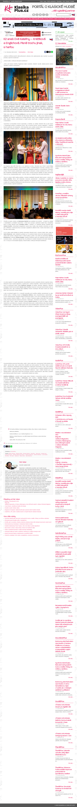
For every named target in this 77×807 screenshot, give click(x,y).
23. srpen (61, 32)
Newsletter (59, 1)
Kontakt (72, 1)
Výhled (55, 18)
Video (30, 18)
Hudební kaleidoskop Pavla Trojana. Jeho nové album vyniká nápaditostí (22, 525)
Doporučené (60, 119)
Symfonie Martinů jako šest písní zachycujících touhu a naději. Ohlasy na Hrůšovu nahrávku (27, 518)
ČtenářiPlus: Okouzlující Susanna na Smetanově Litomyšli (63, 789)
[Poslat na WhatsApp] (52, 52)
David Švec (33, 453)
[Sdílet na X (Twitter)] (47, 52)
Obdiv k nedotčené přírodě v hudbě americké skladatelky (18, 529)
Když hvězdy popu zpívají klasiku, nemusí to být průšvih (63, 539)
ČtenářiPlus (59, 747)
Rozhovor (13, 18)
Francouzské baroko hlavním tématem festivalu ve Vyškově (64, 520)
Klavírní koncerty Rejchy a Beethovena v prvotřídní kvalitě (19, 533)
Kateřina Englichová (29, 454)
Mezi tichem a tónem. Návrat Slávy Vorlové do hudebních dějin (20, 527)
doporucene (38, 453)
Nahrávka (51, 18)
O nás (41, 1)
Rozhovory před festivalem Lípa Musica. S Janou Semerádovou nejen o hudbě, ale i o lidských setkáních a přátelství (64, 686)
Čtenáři (73, 18)
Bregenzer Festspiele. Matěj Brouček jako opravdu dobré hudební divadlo (22, 509)
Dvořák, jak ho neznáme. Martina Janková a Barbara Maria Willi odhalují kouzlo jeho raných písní (28, 522)
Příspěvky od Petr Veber (12, 499)
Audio (26, 18)
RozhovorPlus (60, 255)
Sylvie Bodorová (29, 455)
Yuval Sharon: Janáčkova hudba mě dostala (15, 506)
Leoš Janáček (44, 454)
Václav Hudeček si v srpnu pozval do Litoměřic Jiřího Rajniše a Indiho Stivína (64, 180)
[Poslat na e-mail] (50, 52)
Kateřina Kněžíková (37, 454)
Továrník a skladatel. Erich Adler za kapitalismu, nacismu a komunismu (22, 535)
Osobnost (60, 18)
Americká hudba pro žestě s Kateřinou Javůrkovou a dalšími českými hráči (22, 531)
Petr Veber (30, 52)
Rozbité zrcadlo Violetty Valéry (12, 508)
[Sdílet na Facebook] (45, 52)
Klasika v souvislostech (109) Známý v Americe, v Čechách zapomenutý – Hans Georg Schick (64, 462)
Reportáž (37, 18)
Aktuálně (4, 18)
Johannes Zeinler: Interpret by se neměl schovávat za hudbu (64, 295)
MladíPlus (59, 478)
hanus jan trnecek (8, 454)
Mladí (33, 18)
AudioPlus (59, 360)
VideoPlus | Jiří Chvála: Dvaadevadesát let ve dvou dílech (62, 347)
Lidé (64, 1)
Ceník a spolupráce (51, 1)
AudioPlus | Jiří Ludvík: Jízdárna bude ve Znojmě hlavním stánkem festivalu (23, 511)
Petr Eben (7, 455)
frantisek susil (43, 453)
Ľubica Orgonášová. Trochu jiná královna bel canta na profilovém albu (64, 569)
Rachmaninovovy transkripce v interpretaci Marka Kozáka (18, 524)
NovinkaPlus (22, 52)
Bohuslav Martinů (26, 453)
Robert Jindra (22, 455)
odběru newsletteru (66, 46)
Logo (45, 1)
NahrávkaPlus (60, 533)
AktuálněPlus (60, 67)
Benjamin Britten (19, 453)
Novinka (46, 18)
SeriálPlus (59, 412)
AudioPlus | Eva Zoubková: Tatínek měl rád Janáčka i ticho (64, 398)
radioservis (17, 455)
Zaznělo (42, 18)
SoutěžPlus (59, 701)
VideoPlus (59, 309)
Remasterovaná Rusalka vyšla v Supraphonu (15, 520)
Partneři (67, 1)
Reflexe (9, 18)
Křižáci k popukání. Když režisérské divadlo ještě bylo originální (63, 554)
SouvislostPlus (61, 638)
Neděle (65, 18)
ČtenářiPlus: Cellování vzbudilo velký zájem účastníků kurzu (62, 753)
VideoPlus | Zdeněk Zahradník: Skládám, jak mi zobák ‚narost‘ (64, 332)
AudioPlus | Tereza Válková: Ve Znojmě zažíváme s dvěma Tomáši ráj (64, 383)
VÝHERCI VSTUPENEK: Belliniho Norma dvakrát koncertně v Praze (63, 720)
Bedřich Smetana (12, 453)
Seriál (23, 18)
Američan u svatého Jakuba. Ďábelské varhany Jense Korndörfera (64, 196)
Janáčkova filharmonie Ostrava (19, 454)
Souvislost (18, 18)
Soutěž (69, 18)
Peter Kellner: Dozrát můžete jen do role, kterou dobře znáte (63, 125)
